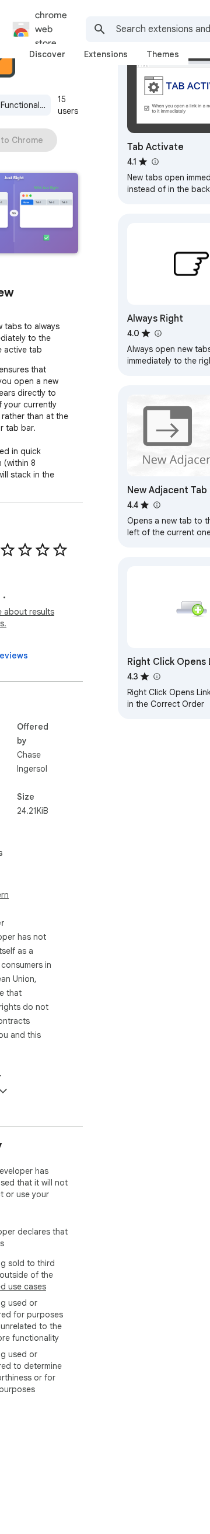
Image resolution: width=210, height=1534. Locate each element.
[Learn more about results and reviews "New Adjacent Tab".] (156, 505)
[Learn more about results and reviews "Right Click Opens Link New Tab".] (156, 677)
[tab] (47, 54)
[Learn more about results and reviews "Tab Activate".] (155, 162)
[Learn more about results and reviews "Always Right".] (158, 333)
